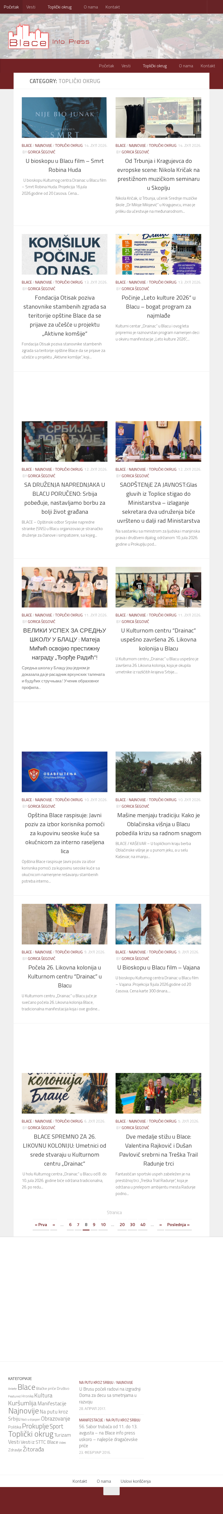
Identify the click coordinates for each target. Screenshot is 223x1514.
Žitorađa (33, 1449)
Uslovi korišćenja (136, 1480)
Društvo (63, 1388)
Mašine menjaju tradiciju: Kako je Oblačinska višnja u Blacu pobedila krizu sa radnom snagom (158, 823)
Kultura (43, 1395)
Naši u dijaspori (30, 1419)
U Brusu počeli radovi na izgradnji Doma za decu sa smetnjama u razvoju (110, 1395)
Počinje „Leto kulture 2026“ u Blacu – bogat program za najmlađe (159, 306)
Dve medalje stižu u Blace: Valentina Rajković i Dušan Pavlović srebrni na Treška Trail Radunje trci (158, 1150)
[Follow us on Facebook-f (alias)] (104, 1501)
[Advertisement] (115, 395)
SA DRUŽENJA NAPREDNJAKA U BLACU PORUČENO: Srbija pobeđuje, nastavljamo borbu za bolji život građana (64, 498)
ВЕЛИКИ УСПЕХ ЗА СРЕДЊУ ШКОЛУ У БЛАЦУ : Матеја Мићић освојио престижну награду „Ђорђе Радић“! (64, 643)
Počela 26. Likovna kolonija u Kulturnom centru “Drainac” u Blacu (65, 976)
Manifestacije (52, 1403)
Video (62, 1442)
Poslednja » (178, 1224)
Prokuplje (35, 1425)
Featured (14, 1396)
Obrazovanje (55, 1418)
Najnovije (43, 145)
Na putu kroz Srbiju (96, 1382)
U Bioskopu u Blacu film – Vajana (158, 967)
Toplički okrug (59, 7)
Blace (27, 145)
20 (122, 1224)
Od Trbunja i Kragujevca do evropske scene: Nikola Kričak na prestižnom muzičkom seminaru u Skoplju (158, 174)
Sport (56, 1426)
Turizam (62, 1434)
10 (103, 1224)
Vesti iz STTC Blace (39, 1441)
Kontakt (111, 7)
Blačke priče (46, 1388)
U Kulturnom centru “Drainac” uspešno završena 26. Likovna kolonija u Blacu (158, 639)
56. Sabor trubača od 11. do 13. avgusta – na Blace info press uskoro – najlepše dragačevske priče (108, 1436)
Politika (14, 1426)
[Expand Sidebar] (7, 80)
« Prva (41, 1224)
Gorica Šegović (41, 151)
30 (132, 1224)
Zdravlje (15, 1449)
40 (142, 1224)
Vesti (30, 7)
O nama (90, 7)
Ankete (12, 1388)
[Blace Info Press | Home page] (52, 35)
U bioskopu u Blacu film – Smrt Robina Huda (65, 165)
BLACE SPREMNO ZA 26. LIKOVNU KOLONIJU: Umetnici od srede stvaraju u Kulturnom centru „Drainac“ (64, 1150)
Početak (11, 7)
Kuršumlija (22, 1402)
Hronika (27, 1396)
